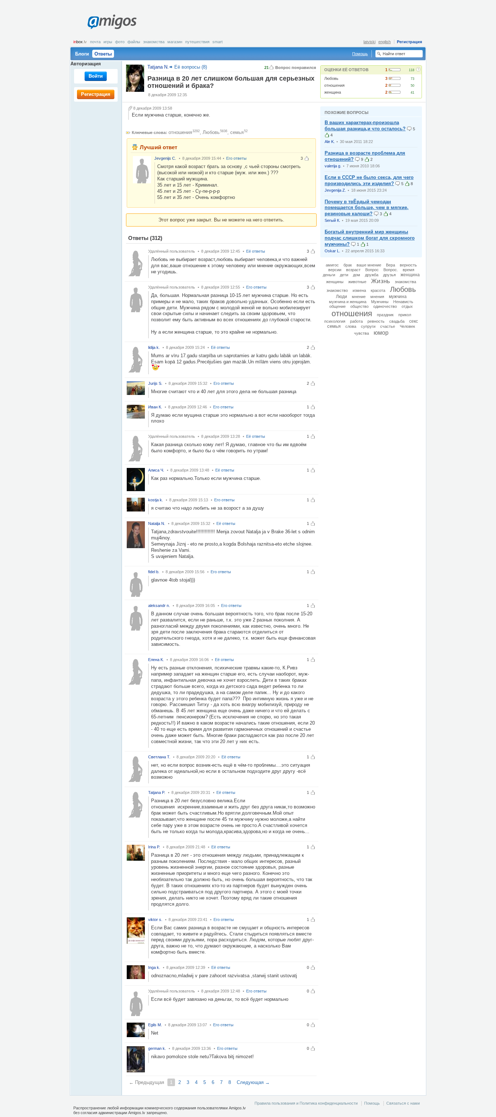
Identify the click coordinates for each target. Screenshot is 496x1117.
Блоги (82, 54)
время (408, 270)
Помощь (360, 54)
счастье (387, 326)
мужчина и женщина (347, 301)
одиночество (385, 306)
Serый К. (332, 220)
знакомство (337, 290)
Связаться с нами (403, 1103)
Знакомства (153, 42)
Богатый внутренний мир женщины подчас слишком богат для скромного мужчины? (370, 238)
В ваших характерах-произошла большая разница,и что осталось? (365, 125)
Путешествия (197, 42)
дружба (371, 275)
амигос (332, 265)
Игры (107, 42)
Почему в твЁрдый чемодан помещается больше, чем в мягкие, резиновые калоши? (366, 208)
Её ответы (255, 251)
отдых (407, 306)
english (384, 42)
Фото (120, 42)
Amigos (112, 22)
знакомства (405, 282)
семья (237, 132)
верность (408, 265)
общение (337, 306)
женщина (332, 92)
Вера (390, 265)
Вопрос (372, 270)
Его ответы (236, 158)
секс (413, 321)
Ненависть (403, 301)
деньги (329, 275)
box (80, 42)
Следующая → (253, 1082)
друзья (389, 275)
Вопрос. (390, 270)
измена (359, 290)
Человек (407, 326)
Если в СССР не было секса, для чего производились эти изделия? (369, 180)
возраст (353, 270)
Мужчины (380, 301)
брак (347, 265)
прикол (404, 315)
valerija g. (333, 166)
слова (350, 326)
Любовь (331, 78)
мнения (377, 296)
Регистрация (409, 42)
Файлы (133, 42)
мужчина (398, 296)
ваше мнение (369, 265)
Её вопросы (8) (190, 67)
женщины (334, 282)
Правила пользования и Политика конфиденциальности (306, 1103)
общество (359, 306)
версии (334, 270)
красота (378, 290)
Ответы (103, 54)
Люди (341, 296)
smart (217, 42)
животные (357, 282)
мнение (359, 296)
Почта (95, 42)
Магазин (174, 42)
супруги (368, 326)
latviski (369, 42)
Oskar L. (332, 251)
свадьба (396, 321)
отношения (334, 85)
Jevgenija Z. (335, 190)
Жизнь (380, 281)
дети (344, 275)
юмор (381, 332)
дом (356, 275)
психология (334, 321)
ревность (376, 321)
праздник (385, 315)
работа (356, 321)
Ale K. (330, 141)
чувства (361, 333)
